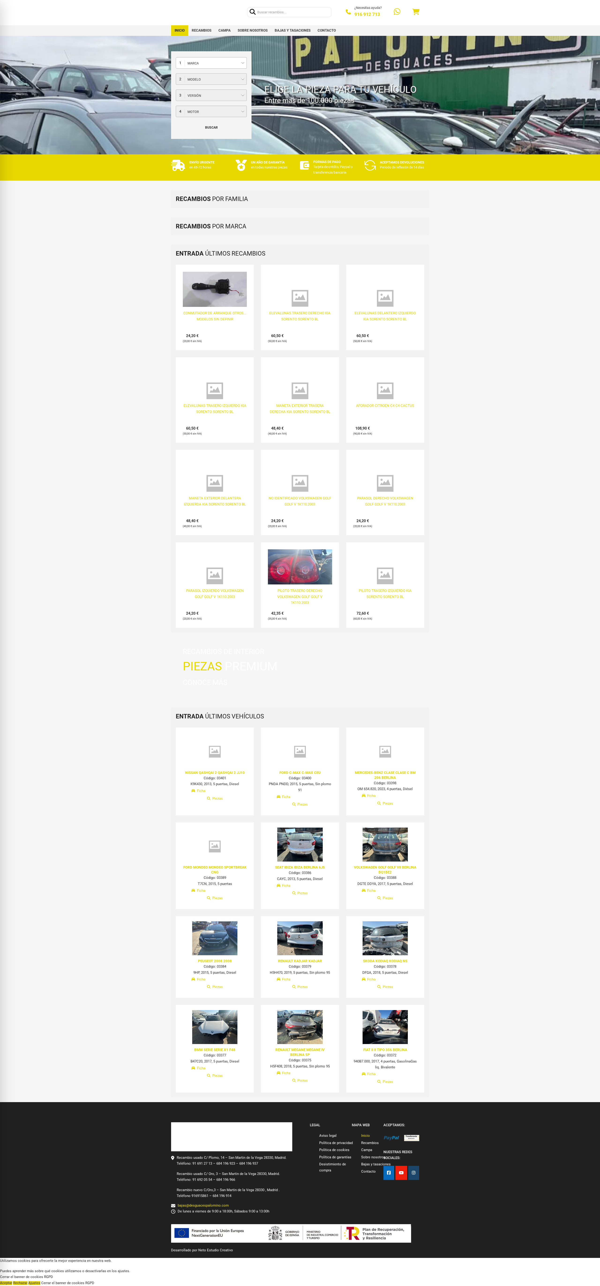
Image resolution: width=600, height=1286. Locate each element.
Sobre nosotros (253, 30)
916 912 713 (367, 14)
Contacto (327, 30)
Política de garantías (335, 1157)
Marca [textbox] (193, 63)
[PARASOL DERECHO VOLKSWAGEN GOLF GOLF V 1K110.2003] (385, 483)
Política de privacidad (336, 1143)
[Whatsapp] (397, 12)
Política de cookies (334, 1150)
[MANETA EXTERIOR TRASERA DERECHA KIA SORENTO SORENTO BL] (300, 391)
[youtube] (401, 1173)
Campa (224, 30)
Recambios (201, 30)
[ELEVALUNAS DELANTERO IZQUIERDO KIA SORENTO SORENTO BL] (385, 298)
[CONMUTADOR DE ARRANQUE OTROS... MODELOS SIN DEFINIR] (215, 290)
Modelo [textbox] (194, 79)
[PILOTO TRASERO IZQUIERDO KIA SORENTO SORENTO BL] (385, 576)
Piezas (217, 798)
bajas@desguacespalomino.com (203, 1205)
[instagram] (413, 1173)
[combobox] (211, 63)
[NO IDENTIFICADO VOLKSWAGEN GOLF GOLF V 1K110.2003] (300, 483)
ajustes (123, 1271)
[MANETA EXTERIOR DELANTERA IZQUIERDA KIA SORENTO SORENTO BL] (215, 483)
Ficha (201, 791)
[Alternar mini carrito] (415, 12)
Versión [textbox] (194, 95)
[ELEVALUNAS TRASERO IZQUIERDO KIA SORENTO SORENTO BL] (215, 391)
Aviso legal (328, 1136)
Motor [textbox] (193, 112)
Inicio (180, 30)
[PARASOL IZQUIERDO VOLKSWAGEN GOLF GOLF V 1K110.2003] (215, 576)
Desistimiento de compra (332, 1167)
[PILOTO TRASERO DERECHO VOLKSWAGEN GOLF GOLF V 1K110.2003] (300, 573)
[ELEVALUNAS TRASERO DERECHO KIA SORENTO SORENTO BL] (300, 298)
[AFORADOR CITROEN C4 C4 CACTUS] (385, 391)
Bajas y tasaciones (293, 30)
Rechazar (20, 1283)
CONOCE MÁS (205, 682)
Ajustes (34, 1283)
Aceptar (6, 1283)
